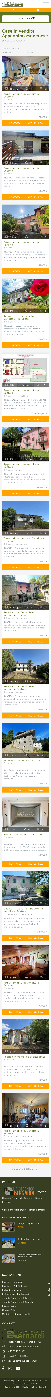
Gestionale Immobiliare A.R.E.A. (28, 1381)
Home (5, 48)
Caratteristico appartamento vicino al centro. (31, 1256)
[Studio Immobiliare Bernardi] (12, 3)
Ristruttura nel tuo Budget (15, 1294)
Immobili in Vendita (12, 1282)
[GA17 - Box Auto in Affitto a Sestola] (8, 1227)
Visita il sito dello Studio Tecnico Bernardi (23, 1210)
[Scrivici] (38, 10)
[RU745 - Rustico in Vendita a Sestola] (8, 1243)
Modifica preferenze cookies (17, 1314)
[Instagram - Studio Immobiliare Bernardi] (10, 1368)
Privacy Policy (9, 1306)
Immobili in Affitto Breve (14, 1286)
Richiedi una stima (11, 1290)
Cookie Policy (9, 1310)
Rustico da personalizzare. (30, 1239)
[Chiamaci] (13, 10)
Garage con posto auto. (29, 1223)
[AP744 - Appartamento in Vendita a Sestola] (8, 1258)
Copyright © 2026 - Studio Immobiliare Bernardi (25, 1387)
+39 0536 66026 (16, 1351)
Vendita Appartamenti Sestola (17, 1302)
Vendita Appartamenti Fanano (17, 1298)
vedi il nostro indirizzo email (22, 1361)
